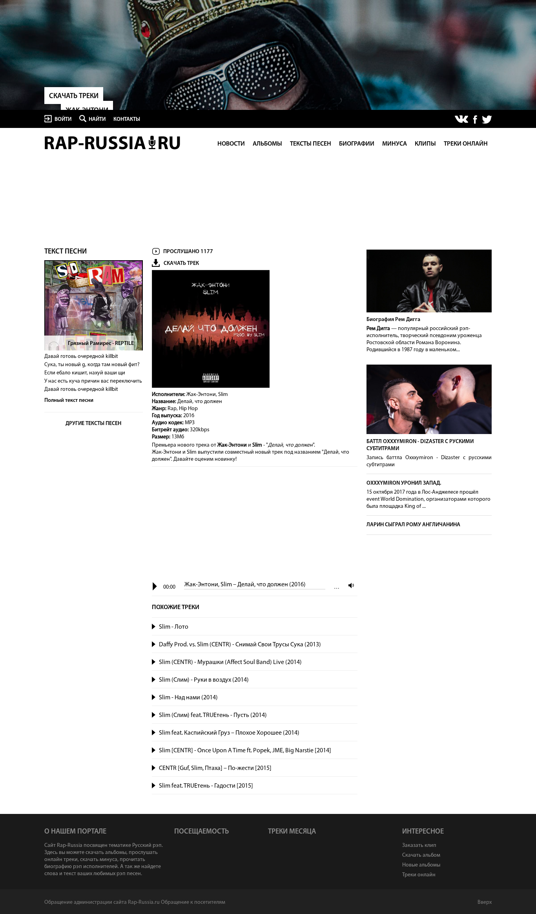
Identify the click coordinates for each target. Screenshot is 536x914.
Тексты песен (310, 144)
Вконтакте (462, 119)
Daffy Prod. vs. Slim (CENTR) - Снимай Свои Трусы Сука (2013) (240, 645)
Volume (349, 585)
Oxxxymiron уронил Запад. (403, 483)
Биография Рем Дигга (393, 320)
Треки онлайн (466, 144)
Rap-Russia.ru (113, 143)
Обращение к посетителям (193, 902)
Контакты (126, 119)
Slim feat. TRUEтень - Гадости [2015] (206, 786)
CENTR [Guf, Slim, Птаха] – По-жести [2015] (215, 768)
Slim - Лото (173, 627)
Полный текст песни (68, 400)
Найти (97, 119)
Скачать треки (73, 96)
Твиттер (486, 119)
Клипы (425, 144)
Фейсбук (475, 119)
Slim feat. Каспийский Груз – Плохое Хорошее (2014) (229, 733)
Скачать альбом (421, 855)
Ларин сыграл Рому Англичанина (413, 525)
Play (155, 586)
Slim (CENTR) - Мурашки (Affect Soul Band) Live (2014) (230, 662)
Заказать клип (419, 845)
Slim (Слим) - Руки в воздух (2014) (204, 680)
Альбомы (267, 144)
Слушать (154, 626)
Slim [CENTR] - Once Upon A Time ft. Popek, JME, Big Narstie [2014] (245, 751)
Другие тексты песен (93, 424)
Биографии (356, 144)
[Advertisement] (254, 524)
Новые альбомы (421, 865)
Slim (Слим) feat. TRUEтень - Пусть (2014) (213, 715)
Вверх (485, 902)
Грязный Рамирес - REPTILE (101, 344)
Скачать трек (181, 263)
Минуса (394, 144)
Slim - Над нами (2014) (188, 698)
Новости (231, 144)
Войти (63, 119)
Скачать (350, 627)
